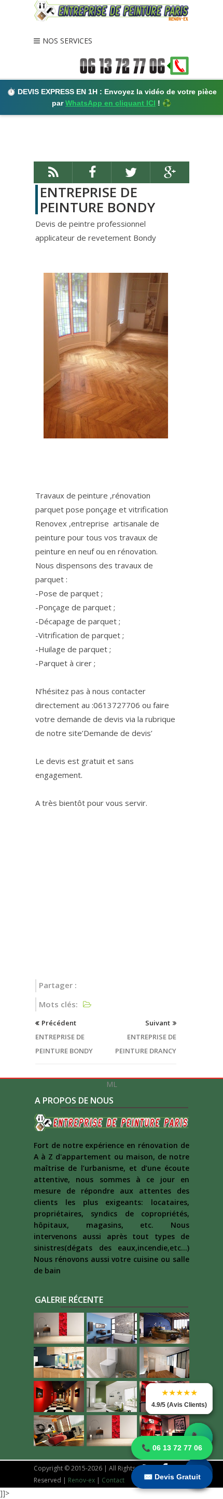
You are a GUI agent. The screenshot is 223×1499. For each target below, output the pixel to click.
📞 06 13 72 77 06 (172, 1448)
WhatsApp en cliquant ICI (110, 103)
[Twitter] (131, 176)
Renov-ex (81, 1480)
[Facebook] (92, 176)
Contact (113, 1480)
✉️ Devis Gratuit (172, 1477)
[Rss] (53, 176)
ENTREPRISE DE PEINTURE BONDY (97, 199)
